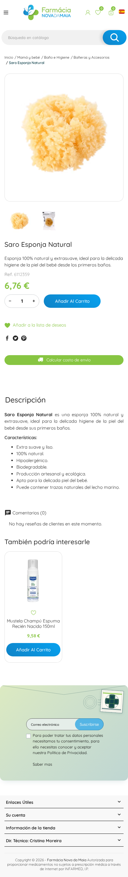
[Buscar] (115, 37)
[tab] (25, 400)
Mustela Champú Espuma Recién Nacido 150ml (33, 623)
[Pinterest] (23, 338)
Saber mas (42, 764)
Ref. (8, 274)
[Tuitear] (15, 338)
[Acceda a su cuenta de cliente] (87, 12)
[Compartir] (7, 338)
